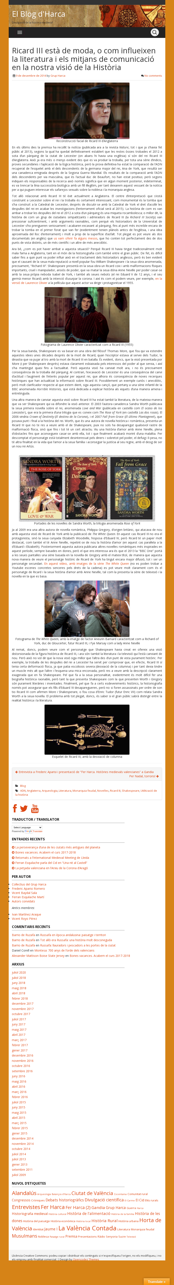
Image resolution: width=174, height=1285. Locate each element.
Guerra (131, 1208)
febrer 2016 (20, 1097)
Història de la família (122, 1214)
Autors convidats (23, 901)
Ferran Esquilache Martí (28, 897)
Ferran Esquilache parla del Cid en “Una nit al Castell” (51, 863)
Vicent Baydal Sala (24, 893)
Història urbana (128, 1221)
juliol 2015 (19, 1102)
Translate (37, 831)
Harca (140, 1208)
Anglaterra (34, 791)
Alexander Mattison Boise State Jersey (38, 956)
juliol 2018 (19, 978)
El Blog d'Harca (38, 14)
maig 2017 (19, 1030)
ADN (23, 791)
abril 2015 (18, 1118)
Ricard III (115, 791)
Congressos (21, 1200)
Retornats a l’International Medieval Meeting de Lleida (52, 858)
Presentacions (87, 1236)
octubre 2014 (21, 1149)
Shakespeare (130, 791)
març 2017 (19, 1040)
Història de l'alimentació (88, 1213)
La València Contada (87, 1228)
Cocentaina (120, 1194)
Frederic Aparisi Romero (28, 889)
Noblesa (43, 1236)
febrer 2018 (20, 998)
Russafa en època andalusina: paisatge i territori (73, 935)
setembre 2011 (22, 1169)
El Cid (140, 1200)
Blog (23, 786)
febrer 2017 (20, 1045)
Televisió (131, 1236)
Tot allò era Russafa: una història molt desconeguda (76, 940)
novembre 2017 (23, 1009)
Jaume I (51, 1228)
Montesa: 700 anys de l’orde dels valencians (64, 950)
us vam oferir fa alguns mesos (75, 238)
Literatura (65, 791)
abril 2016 (18, 1086)
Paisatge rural (57, 1236)
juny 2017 (18, 1024)
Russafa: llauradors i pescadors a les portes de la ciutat (78, 945)
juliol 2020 (19, 972)
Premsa (71, 1236)
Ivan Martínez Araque (26, 914)
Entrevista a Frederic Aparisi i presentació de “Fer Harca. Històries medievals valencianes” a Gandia (86, 772)
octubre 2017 (21, 1014)
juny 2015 (18, 1107)
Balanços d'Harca (61, 1194)
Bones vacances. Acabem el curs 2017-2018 (45, 852)
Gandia (98, 1207)
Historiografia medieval (30, 1213)
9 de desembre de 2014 (31, 75)
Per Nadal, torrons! (142, 776)
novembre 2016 (23, 1061)
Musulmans (24, 1236)
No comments (153, 75)
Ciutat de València (92, 1193)
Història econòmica (63, 1221)
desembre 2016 (22, 1055)
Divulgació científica (104, 1200)
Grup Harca (58, 75)
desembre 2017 (22, 1003)
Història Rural (104, 1220)
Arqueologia (50, 791)
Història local (83, 1221)
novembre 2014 (23, 1144)
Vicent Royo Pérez (24, 919)
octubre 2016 (21, 1066)
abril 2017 (18, 1035)
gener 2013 (19, 1164)
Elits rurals (151, 1200)
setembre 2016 (22, 1071)
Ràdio (101, 1236)
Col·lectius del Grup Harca (29, 884)
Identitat (38, 1229)
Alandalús (24, 1193)
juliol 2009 (19, 1175)
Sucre (122, 1236)
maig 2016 (19, 1081)
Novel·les (103, 791)
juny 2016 (18, 1076)
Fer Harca (53, 1206)
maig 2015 (19, 1113)
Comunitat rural (138, 1194)
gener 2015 (19, 1133)
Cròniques (38, 1200)
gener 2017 (19, 1050)
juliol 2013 (19, 1159)
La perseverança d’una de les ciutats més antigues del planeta (57, 847)
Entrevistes (26, 1207)
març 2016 (19, 1092)
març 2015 (19, 1123)
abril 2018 (18, 993)
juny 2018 (18, 983)
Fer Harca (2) (78, 1207)
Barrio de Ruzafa (23, 935)
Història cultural (57, 1214)
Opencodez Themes (86, 1259)
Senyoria (112, 1236)
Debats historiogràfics (65, 1199)
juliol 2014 (19, 1154)
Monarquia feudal (84, 791)
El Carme (130, 1200)
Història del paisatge (36, 1221)
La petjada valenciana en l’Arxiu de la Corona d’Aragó (51, 868)
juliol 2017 (19, 1019)
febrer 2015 (20, 1128)
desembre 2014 (22, 1138)
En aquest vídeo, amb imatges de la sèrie (86, 564)
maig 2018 (19, 988)
